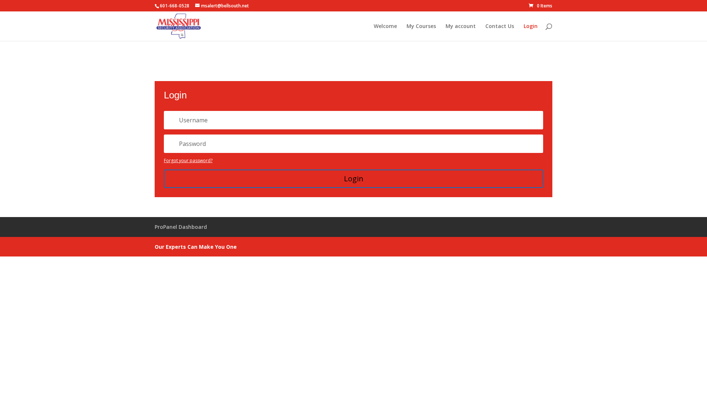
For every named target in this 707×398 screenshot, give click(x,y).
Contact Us (499, 26)
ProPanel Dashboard (181, 226)
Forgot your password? (188, 160)
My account (461, 26)
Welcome (385, 26)
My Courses (421, 26)
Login (531, 26)
